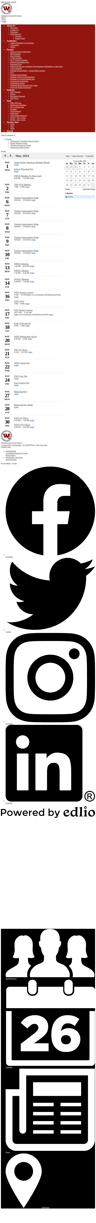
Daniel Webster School (18, 143)
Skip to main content (8, 2)
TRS (12, 126)
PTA (12, 73)
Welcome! (14, 28)
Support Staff (20, 38)
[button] (11, 25)
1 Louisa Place (6, 445)
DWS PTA (19, 301)
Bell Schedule (15, 54)
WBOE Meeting (21, 264)
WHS (12, 129)
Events (70, 197)
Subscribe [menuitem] (90, 156)
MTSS (12, 47)
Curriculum (14, 45)
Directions (14, 32)
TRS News (14, 98)
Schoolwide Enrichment (19, 81)
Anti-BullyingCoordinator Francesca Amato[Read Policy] (17, 453)
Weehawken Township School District (24, 141)
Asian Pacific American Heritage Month (32, 162)
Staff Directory (15, 34)
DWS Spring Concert (23, 292)
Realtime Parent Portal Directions (22, 77)
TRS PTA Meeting (22, 184)
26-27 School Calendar (18, 60)
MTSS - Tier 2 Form (18, 120)
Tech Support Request (18, 116)
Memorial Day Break (23, 405)
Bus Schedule (15, 56)
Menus (12, 94)
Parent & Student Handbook (20, 88)
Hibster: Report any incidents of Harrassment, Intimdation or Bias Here (36, 66)
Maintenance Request (18, 105)
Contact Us (14, 30)
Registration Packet (17, 83)
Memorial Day (20, 391)
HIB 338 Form (15, 103)
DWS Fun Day (21, 376)
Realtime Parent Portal (18, 75)
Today (67, 189)
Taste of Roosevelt (22, 323)
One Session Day (22, 383)
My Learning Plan (17, 107)
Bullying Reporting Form (19, 62)
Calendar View (89, 189)
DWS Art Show (21, 418)
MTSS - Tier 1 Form (18, 118)
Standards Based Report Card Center (24, 85)
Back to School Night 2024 (20, 52)
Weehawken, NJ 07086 (21, 445)
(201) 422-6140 (41, 445)
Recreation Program (17, 96)
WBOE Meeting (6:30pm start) (28, 176)
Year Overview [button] (77, 156)
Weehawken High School (19, 148)
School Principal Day (23, 169)
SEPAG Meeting (21, 279)
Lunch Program (16, 69)
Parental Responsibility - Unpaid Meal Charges (27, 71)
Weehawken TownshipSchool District (14, 459)
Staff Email (14, 113)
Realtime (13, 109)
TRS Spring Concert (23, 310)
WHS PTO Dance (22, 425)
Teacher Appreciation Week (26, 198)
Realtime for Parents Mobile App (22, 79)
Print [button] (67, 156)
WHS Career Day (22, 363)
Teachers (18, 36)
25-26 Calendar (16, 58)
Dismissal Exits (16, 64)
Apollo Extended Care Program (22, 43)
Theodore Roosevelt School (20, 145)
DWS (12, 124)
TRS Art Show (21, 350)
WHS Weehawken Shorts (25, 336)
